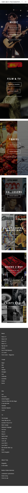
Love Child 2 (4, 445)
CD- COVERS (14, 192)
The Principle (5, 418)
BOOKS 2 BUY (14, 267)
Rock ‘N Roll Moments (7, 350)
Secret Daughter (5, 452)
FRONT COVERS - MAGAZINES (14, 229)
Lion (3, 394)
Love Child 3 (4, 443)
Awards (3, 348)
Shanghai (4, 372)
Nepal (3, 362)
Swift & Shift (5, 436)
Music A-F (4, 336)
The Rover (4, 396)
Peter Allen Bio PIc (6, 420)
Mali (3, 365)
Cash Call (4, 440)
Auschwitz (4, 378)
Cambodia (4, 376)
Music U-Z (4, 343)
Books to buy (5, 475)
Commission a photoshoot (8, 473)
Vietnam (3, 369)
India (3, 367)
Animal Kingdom (5, 399)
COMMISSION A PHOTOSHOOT (14, 39)
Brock (3, 450)
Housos (3, 431)
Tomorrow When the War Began (9, 401)
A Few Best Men (5, 403)
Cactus (3, 410)
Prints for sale (5, 478)
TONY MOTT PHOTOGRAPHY (11, 2)
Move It (3, 434)
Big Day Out (4, 345)
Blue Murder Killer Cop (7, 447)
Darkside (4, 405)
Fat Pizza (4, 429)
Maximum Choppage (6, 427)
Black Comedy (5, 425)
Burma (3, 383)
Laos (3, 374)
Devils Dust (4, 438)
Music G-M (4, 339)
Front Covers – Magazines (8, 354)
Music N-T (4, 341)
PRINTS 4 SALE (14, 303)
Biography (4, 463)
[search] (22, 2)
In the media (5, 465)
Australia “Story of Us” (7, 422)
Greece (3, 381)
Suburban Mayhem (6, 408)
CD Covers (4, 352)
